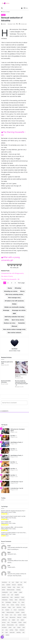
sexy (14, 627)
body (14, 587)
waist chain (12, 632)
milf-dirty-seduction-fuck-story (14, 316)
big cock (4, 587)
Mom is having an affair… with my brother (12, 527)
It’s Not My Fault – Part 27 (16, 481)
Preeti (9, 545)
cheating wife (5, 592)
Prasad (20, 622)
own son (4, 622)
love (11, 614)
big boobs (20, 584)
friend (23, 602)
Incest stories (21, 609)
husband (7, 609)
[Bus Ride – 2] (5, 451)
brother (3, 589)
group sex (4, 607)
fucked (12, 604)
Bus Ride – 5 (13, 475)
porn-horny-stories (18, 320)
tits (2, 632)
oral (18, 619)
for (19, 602)
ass (21, 582)
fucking (17, 604)
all (9, 582)
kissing (22, 612)
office (7, 320)
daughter (17, 594)
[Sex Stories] (5, 3)
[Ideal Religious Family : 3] (5, 457)
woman (7, 634)
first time (14, 602)
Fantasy (11, 599)
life (2, 614)
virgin (6, 632)
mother (24, 617)
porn (8, 622)
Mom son (19, 617)
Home (4, 11)
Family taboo (4, 599)
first (3, 602)
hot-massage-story (14, 297)
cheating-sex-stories (11, 291)
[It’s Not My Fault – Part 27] (5, 483)
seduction (22, 323)
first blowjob (8, 602)
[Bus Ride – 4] (5, 470)
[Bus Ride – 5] (5, 477)
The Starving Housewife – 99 (10, 279)
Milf (15, 313)
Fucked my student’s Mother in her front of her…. (14, 532)
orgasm (22, 619)
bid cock (14, 584)
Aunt (25, 582)
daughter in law (5, 597)
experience (17, 597)
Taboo (16, 629)
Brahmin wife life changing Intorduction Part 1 (13, 510)
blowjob (9, 587)
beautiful (8, 584)
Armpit (17, 582)
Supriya (9, 558)
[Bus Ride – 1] (5, 437)
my (9, 619)
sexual (10, 627)
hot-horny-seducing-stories (14, 294)
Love (9, 565)
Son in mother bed (6, 521)
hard (14, 607)
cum (8, 594)
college (15, 592)
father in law (22, 599)
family (22, 597)
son (2, 629)
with (3, 634)
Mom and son (12, 617)
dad (12, 594)
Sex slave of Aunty (7, 276)
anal (13, 582)
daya (11, 597)
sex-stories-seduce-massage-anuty (14, 329)
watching (18, 632)
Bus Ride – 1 (13, 435)
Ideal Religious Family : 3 (16, 455)
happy (9, 607)
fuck (8, 604)
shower (18, 627)
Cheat (8, 11)
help (24, 607)
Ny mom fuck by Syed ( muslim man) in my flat (13, 516)
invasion (17, 612)
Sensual (14, 326)
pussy (24, 622)
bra (22, 587)
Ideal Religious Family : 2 (16, 442)
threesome (22, 629)
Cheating (18, 288)
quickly (3, 624)
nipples (13, 619)
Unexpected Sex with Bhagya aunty (12, 273)
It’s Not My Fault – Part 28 (16, 488)
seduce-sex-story (10, 323)
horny (22, 291)
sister (24, 627)
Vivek (9, 572)
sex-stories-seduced (14, 332)
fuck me (22, 604)
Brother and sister (10, 589)
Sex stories (4, 627)
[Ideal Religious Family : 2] (5, 444)
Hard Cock (19, 607)
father (16, 599)
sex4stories (21, 624)
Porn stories (14, 622)
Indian (14, 304)
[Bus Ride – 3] (5, 464)
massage (6, 310)
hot (2, 609)
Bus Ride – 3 (13, 462)
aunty (10, 288)
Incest (15, 609)
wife (23, 632)
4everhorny (4, 582)
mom (7, 617)
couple (20, 592)
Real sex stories (10, 624)
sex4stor (4, 24)
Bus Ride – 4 (13, 468)
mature (24, 614)
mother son (4, 619)
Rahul (9, 552)
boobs (18, 587)
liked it (6, 614)
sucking (11, 629)
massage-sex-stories (19, 310)
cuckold (3, 594)
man (15, 614)
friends (3, 604)
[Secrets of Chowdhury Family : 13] (21, 367)
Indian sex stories (10, 612)
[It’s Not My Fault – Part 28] (5, 490)
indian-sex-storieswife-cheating (14, 307)
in (11, 609)
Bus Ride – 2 (13, 448)
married (19, 614)
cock (11, 592)
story (7, 629)
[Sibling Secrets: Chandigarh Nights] (5, 431)
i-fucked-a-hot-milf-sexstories (15, 300)
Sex (16, 624)
